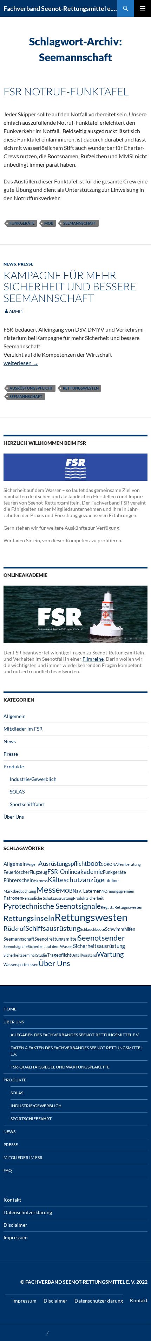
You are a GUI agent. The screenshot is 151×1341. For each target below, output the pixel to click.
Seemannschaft (79, 223)
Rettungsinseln (29, 918)
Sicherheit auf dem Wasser (50, 946)
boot (94, 863)
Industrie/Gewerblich (33, 779)
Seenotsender (101, 937)
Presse (25, 264)
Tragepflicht (59, 955)
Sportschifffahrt (27, 804)
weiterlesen (21, 363)
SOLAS (17, 792)
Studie (41, 955)
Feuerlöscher (16, 872)
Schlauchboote (92, 929)
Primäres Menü (142, 8)
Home (10, 1009)
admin (16, 311)
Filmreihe (93, 659)
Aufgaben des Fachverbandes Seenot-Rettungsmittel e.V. (75, 1034)
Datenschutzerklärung (28, 1212)
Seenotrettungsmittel (56, 939)
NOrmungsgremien (117, 891)
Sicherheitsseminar (20, 955)
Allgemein (15, 716)
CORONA (109, 864)
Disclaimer (15, 1225)
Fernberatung (129, 864)
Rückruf (14, 928)
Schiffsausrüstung (52, 928)
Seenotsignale (16, 946)
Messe (48, 889)
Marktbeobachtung (20, 891)
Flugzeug (38, 872)
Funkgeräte (21, 223)
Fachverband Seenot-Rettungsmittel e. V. (60, 8)
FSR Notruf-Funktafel (66, 91)
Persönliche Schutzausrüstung (47, 898)
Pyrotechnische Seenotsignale (52, 906)
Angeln (33, 864)
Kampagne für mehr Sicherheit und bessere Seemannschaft (70, 286)
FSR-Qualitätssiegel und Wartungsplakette (60, 1067)
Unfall (76, 955)
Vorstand (89, 955)
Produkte (14, 766)
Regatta (107, 907)
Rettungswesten (81, 388)
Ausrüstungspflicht (31, 388)
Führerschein (19, 880)
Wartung (110, 954)
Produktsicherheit (88, 898)
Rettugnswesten (128, 907)
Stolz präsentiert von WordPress (80, 1332)
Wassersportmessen (21, 964)
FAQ (8, 1170)
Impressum (16, 1237)
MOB (48, 223)
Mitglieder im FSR (23, 729)
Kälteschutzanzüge (76, 880)
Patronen (13, 898)
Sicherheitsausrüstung (99, 946)
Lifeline (111, 880)
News (10, 264)
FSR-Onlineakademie (75, 871)
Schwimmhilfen (120, 929)
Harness (41, 880)
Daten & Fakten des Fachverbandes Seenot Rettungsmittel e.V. (77, 1051)
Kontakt (12, 1200)
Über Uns (14, 817)
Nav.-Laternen (87, 891)
